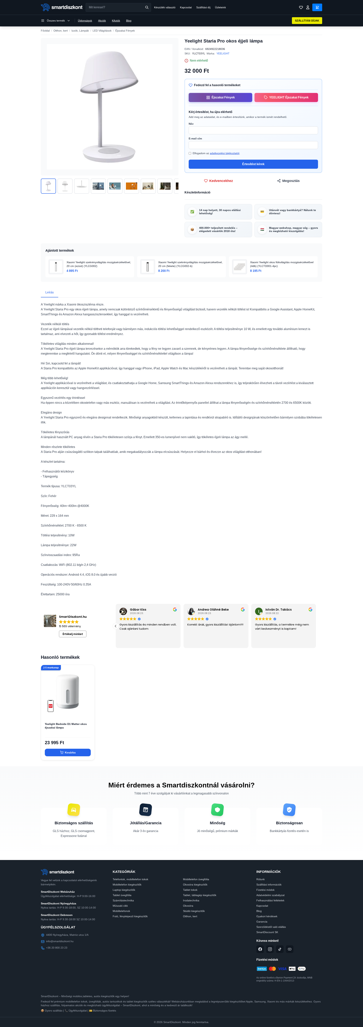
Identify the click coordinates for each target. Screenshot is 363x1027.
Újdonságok (85, 20)
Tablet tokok (190, 889)
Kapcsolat (186, 7)
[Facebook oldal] (260, 949)
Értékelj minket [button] (73, 634)
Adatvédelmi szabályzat (270, 895)
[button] (316, 626)
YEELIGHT (223, 53)
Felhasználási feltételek (270, 900)
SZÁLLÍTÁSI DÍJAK (307, 20)
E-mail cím (195, 138)
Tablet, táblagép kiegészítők (199, 895)
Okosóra (188, 905)
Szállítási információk (269, 884)
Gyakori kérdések (266, 916)
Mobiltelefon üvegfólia (196, 879)
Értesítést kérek (253, 164)
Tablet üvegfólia (122, 895)
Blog (128, 20)
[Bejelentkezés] (308, 7)
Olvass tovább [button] (128, 642)
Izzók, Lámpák (80, 30)
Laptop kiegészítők (124, 889)
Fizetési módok (265, 889)
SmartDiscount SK (267, 932)
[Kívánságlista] (301, 7)
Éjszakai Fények (125, 30)
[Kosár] (317, 7)
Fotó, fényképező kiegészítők (130, 916)
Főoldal (45, 30)
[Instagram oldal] (270, 949)
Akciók (102, 20)
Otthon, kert (61, 30)
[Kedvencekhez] (88, 712)
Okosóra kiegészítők (195, 884)
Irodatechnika (191, 900)
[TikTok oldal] (280, 949)
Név (191, 123)
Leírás (49, 292)
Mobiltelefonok (121, 911)
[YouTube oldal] (289, 949)
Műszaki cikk (120, 905)
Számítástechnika (123, 900)
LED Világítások (102, 30)
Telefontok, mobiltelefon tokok (130, 879)
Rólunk (260, 879)
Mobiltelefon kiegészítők (127, 884)
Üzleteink (220, 7)
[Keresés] (147, 7)
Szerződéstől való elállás (271, 926)
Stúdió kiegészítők (194, 911)
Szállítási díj (203, 7)
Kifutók (116, 20)
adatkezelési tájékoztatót (224, 153)
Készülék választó (164, 7)
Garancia (261, 921)
